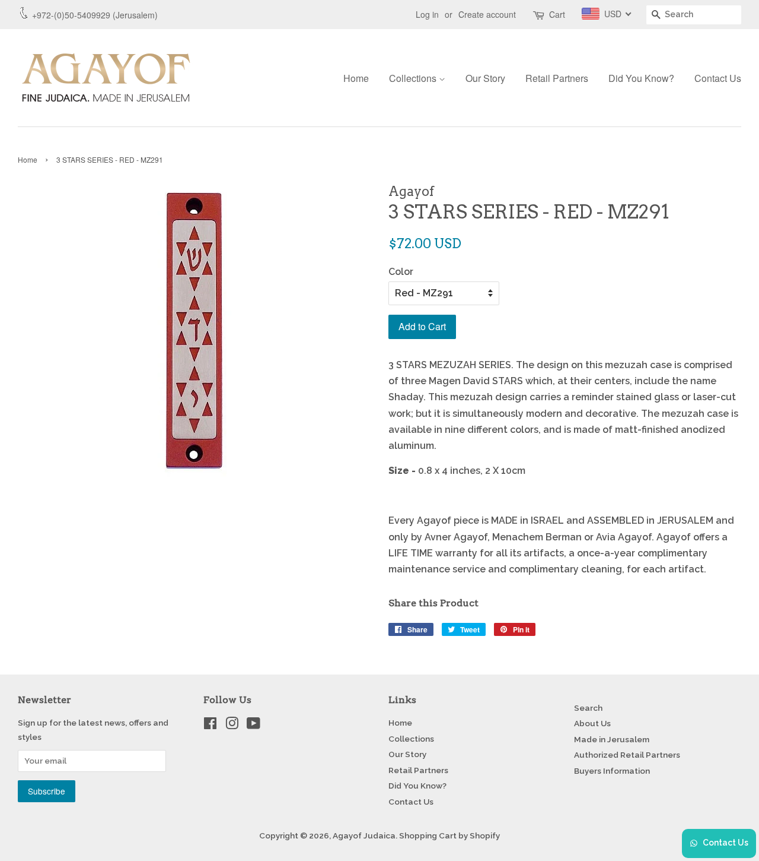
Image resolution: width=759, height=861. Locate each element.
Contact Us (717, 78)
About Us (592, 723)
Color (400, 271)
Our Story (485, 78)
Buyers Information (612, 770)
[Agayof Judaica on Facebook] (210, 725)
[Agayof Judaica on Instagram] (231, 725)
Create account (487, 14)
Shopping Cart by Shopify (449, 835)
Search (588, 708)
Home (356, 78)
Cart (557, 14)
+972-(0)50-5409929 (71, 15)
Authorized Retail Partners (627, 754)
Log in (427, 14)
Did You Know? (641, 78)
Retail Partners (556, 78)
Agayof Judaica (364, 835)
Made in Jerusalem (611, 739)
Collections (414, 78)
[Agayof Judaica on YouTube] (253, 725)
